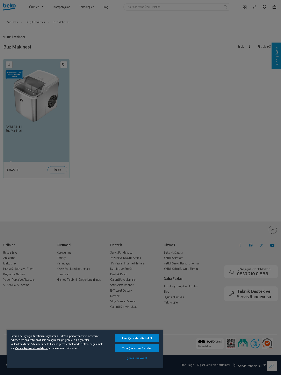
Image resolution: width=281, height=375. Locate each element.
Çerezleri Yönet (137, 358)
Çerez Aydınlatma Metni (31, 348)
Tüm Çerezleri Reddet (137, 348)
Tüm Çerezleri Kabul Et (137, 338)
